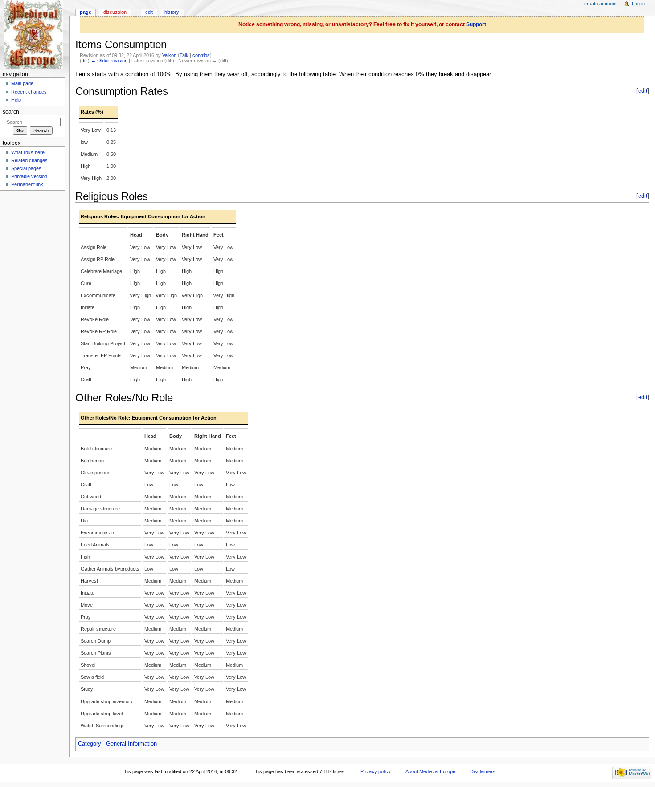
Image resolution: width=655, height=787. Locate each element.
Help (16, 99)
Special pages (26, 168)
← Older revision (109, 60)
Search (11, 111)
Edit (149, 12)
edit (642, 91)
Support (476, 24)
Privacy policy (375, 771)
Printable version (29, 176)
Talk (184, 55)
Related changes (29, 160)
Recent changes (29, 91)
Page (85, 12)
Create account (600, 3)
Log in (638, 3)
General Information (131, 744)
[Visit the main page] (34, 34)
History (171, 12)
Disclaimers (482, 771)
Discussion (115, 12)
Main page (22, 83)
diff (85, 60)
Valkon (169, 55)
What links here (28, 152)
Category (89, 744)
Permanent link (27, 184)
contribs (201, 55)
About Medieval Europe (430, 771)
